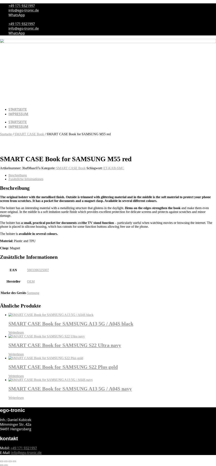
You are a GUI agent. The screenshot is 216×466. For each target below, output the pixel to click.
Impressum (18, 114)
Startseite (17, 109)
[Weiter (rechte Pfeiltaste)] (6, 465)
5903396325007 (38, 270)
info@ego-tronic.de (26, 452)
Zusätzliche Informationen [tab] (25, 179)
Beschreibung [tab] (17, 175)
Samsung (33, 293)
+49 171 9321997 (24, 448)
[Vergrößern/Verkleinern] (1, 461)
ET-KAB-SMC (113, 168)
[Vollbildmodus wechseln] (6, 461)
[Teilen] (10, 461)
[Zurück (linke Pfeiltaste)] (1, 465)
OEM (31, 281)
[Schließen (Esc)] (14, 461)
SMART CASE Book (29, 134)
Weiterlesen (16, 332)
